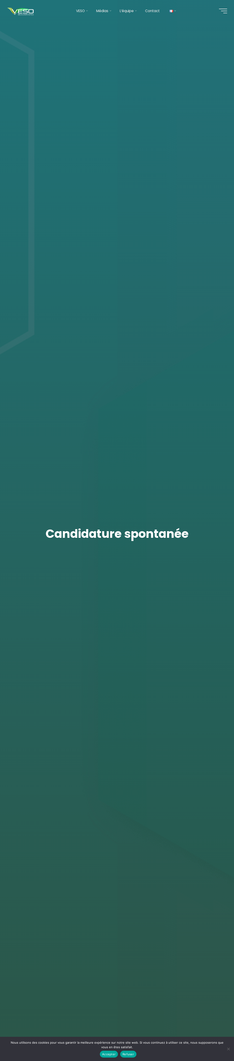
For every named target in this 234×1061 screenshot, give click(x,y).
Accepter (109, 1054)
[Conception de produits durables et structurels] (21, 10)
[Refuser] (228, 1049)
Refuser (128, 1054)
